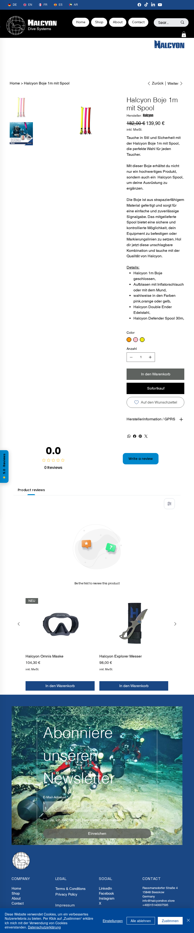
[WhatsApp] (129, 436)
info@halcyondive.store (158, 900)
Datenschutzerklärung (44, 927)
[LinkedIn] (153, 4)
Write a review (140, 458)
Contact (18, 903)
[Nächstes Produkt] (175, 624)
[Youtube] (160, 4)
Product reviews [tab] (31, 490)
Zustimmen (170, 920)
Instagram (107, 898)
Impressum (65, 905)
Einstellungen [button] (113, 920)
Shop (16, 893)
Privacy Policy (66, 894)
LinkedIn (105, 888)
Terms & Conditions (70, 889)
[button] (183, 34)
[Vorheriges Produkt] (19, 624)
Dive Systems (39, 29)
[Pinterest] (140, 436)
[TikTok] (146, 4)
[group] (97, 644)
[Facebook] (139, 4)
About (16, 898)
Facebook (106, 893)
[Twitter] (146, 436)
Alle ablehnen (141, 920)
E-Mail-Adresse (55, 797)
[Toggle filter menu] (169, 503)
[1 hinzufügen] (150, 357)
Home (16, 888)
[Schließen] (188, 920)
